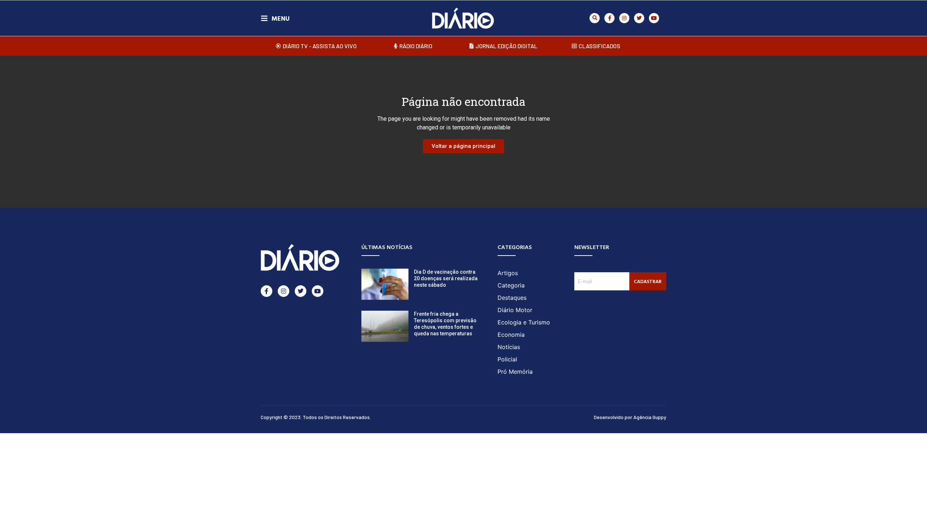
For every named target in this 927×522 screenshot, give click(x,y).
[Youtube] (654, 18)
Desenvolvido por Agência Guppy (630, 417)
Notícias (509, 347)
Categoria (511, 285)
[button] (595, 18)
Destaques (512, 297)
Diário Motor (515, 310)
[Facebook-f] (609, 18)
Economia (511, 334)
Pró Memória (515, 371)
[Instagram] (624, 18)
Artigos (508, 273)
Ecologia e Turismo (524, 322)
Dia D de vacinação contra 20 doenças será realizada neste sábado (446, 278)
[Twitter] (639, 18)
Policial (507, 359)
